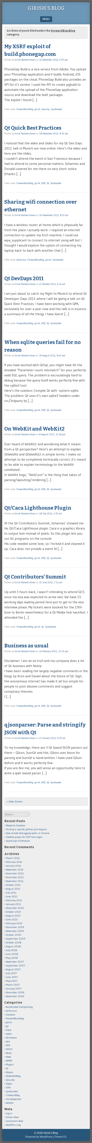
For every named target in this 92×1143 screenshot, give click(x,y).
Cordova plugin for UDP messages (24, 836)
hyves (9, 1033)
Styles (9, 1083)
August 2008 (13, 946)
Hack (8, 1029)
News (9, 1053)
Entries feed (12, 1117)
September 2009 (15, 938)
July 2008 (11, 950)
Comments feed (14, 1121)
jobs (8, 1041)
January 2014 (13, 865)
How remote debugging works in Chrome (28, 833)
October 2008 (13, 942)
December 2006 (15, 992)
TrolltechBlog (13, 1095)
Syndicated (56, 109)
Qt (48, 183)
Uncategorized (13, 1099)
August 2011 (13, 888)
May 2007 (11, 980)
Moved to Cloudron (15, 825)
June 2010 (12, 919)
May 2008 (12, 957)
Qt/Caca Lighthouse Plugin (37, 508)
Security (46, 109)
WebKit (9, 1102)
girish (37, 109)
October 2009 (13, 934)
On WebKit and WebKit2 (34, 429)
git (7, 1026)
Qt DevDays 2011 (24, 278)
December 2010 (15, 907)
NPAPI (9, 1060)
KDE (44, 183)
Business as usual (26, 646)
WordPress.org (13, 1124)
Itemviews (11, 1037)
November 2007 (15, 961)
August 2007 (13, 969)
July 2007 (11, 973)
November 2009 (15, 931)
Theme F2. (61, 1136)
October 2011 (13, 884)
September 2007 (15, 965)
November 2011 (14, 881)
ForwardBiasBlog (24, 109)
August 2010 (13, 915)
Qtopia (9, 1072)
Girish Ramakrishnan (25, 59)
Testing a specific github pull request (26, 829)
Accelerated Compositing (19, 1006)
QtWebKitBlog (13, 1076)
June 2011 (11, 896)
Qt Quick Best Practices (32, 128)
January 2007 (13, 988)
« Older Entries (15, 801)
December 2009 (15, 927)
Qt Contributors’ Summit (35, 577)
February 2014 (14, 861)
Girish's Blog (46, 8)
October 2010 (13, 911)
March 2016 (13, 858)
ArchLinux (21, 259)
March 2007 (13, 984)
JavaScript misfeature (18, 840)
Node (8, 1056)
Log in (9, 1113)
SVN (8, 1087)
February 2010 (14, 923)
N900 (9, 1049)
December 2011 (15, 877)
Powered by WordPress (39, 1136)
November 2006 (15, 996)
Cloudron (10, 1014)
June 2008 (12, 954)
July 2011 (11, 892)
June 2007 (12, 977)
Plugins (10, 1064)
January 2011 (13, 904)
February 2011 (14, 900)
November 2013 (14, 869)
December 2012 (15, 873)
